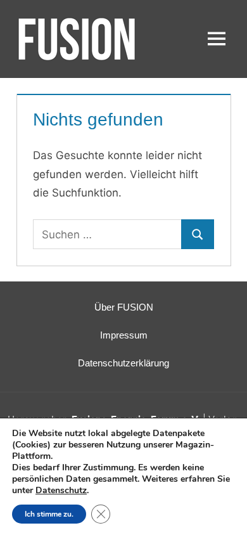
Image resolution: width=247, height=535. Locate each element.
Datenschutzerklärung (123, 363)
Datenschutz (61, 490)
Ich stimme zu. (49, 514)
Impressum (124, 335)
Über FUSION (123, 307)
